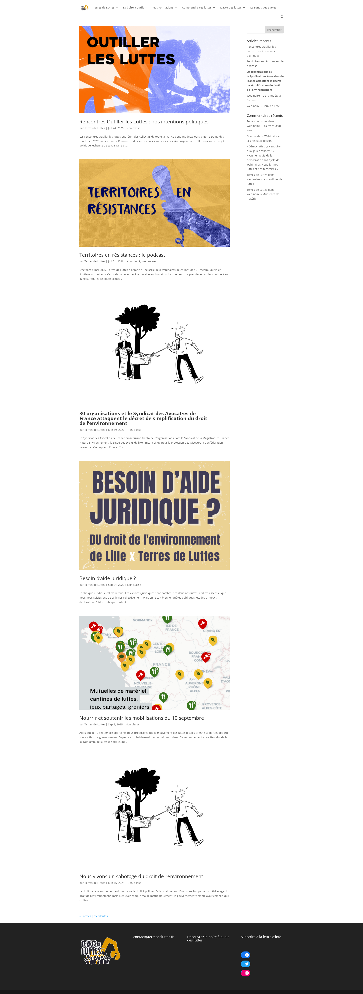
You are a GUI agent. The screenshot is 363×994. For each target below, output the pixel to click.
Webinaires (149, 261)
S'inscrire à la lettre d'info (261, 936)
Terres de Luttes (103, 7)
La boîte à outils (133, 7)
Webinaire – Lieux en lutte (263, 106)
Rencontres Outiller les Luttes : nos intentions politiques (144, 121)
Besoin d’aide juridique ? (107, 578)
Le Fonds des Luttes (263, 7)
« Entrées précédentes (93, 916)
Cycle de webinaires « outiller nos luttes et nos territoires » (263, 164)
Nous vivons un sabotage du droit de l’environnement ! (143, 876)
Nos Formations (163, 7)
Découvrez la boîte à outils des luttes (208, 938)
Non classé (133, 128)
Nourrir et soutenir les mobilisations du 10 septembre (141, 717)
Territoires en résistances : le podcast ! (123, 254)
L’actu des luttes (231, 7)
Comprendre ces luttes (197, 7)
